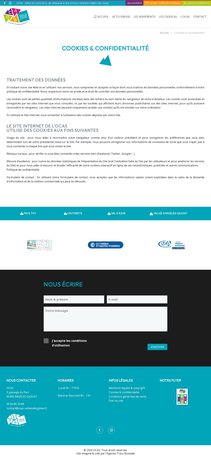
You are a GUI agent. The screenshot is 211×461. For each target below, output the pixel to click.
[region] (105, 213)
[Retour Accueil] (16, 16)
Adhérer (136, 3)
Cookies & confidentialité (124, 392)
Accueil (103, 16)
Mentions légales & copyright (127, 388)
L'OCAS (185, 16)
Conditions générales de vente (127, 396)
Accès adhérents (198, 3)
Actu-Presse (121, 16)
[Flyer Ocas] (182, 396)
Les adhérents (144, 16)
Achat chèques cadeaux (165, 3)
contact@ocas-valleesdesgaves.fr (27, 408)
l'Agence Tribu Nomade (120, 453)
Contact (199, 16)
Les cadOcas (168, 16)
